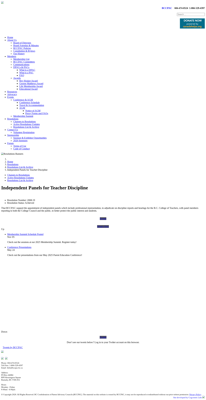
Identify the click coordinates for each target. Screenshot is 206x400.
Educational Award (28, 89)
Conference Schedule (29, 102)
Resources (12, 91)
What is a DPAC (27, 70)
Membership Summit (23, 116)
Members (11, 56)
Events (10, 97)
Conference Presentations (19, 247)
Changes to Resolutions (24, 121)
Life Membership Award (31, 86)
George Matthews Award (31, 83)
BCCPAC (166, 8)
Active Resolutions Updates (26, 124)
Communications (21, 64)
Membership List (21, 59)
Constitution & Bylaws (24, 51)
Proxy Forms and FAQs (36, 113)
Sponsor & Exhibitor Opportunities (30, 138)
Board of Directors (22, 42)
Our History (19, 53)
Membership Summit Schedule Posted (25, 234)
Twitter (103, 337)
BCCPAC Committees (24, 62)
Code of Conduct (21, 148)
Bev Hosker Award (28, 81)
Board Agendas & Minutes (26, 45)
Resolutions (12, 119)
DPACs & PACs (21, 67)
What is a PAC (26, 72)
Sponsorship (13, 135)
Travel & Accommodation (31, 105)
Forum (10, 143)
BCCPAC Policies (22, 48)
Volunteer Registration (24, 132)
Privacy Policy (195, 394)
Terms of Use (19, 146)
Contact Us (12, 129)
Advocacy (12, 94)
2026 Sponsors (20, 140)
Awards (17, 78)
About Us (12, 40)
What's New (103, 226)
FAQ (21, 75)
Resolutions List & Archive (26, 127)
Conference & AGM (23, 100)
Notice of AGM (32, 110)
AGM (22, 108)
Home (10, 37)
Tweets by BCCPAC (13, 347)
